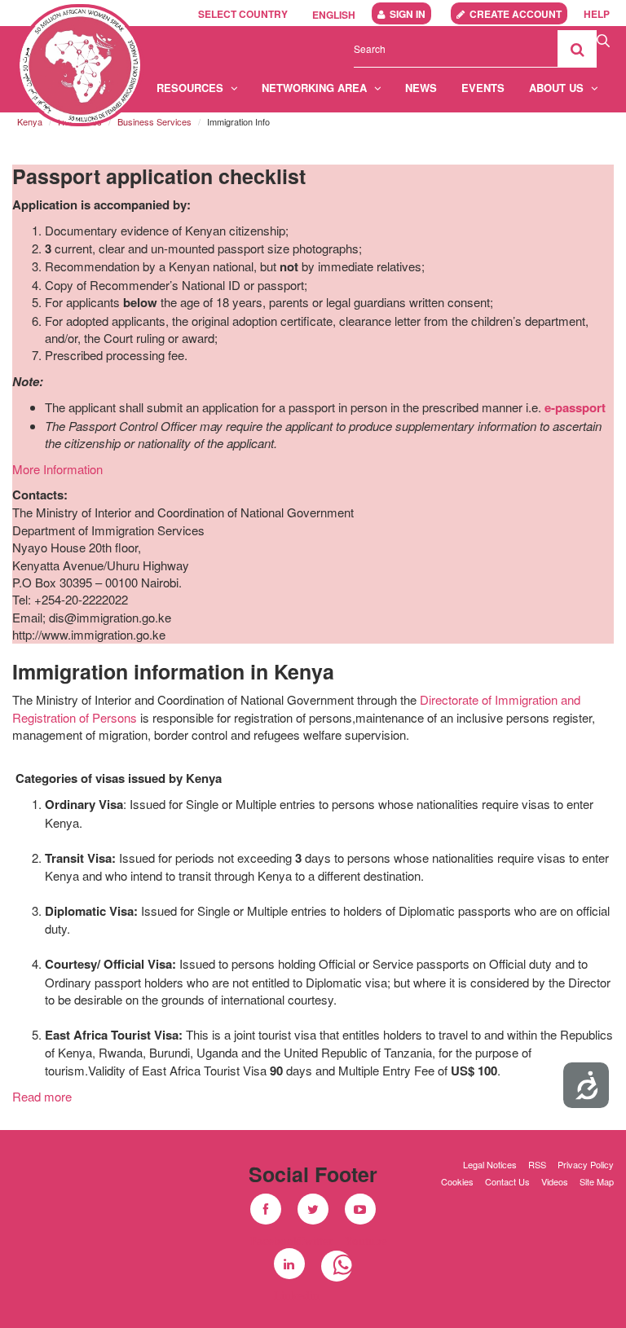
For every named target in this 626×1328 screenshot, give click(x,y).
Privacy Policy (586, 1164)
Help (597, 14)
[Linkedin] (289, 1263)
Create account (516, 14)
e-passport (575, 407)
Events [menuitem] (483, 87)
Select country (243, 14)
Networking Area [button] (316, 87)
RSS (537, 1164)
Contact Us (507, 1181)
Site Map (597, 1181)
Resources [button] (191, 87)
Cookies (457, 1181)
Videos (554, 1181)
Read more (42, 1096)
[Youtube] (360, 1209)
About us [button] (558, 87)
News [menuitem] (421, 87)
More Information (57, 468)
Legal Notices (490, 1164)
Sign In (407, 14)
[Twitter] (313, 1209)
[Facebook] (265, 1209)
